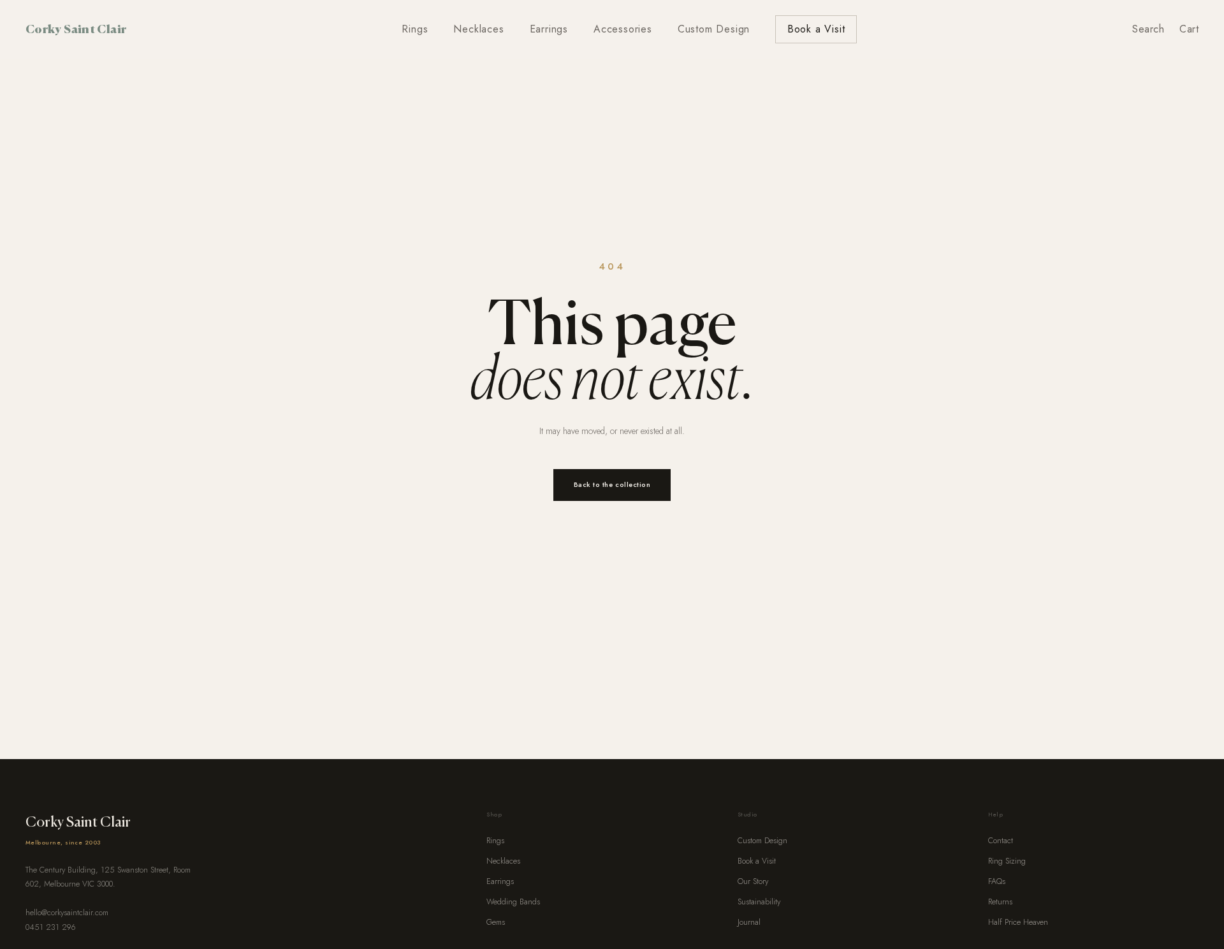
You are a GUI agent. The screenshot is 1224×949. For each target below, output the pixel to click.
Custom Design (714, 29)
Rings (415, 29)
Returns (1000, 902)
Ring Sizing (1007, 861)
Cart (1188, 29)
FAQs (996, 881)
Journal (749, 922)
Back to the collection (612, 484)
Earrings (549, 29)
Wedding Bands (513, 902)
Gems (495, 922)
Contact (1000, 840)
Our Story (753, 881)
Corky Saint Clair (76, 29)
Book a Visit (816, 29)
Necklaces (478, 29)
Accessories (623, 29)
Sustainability (759, 902)
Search (1148, 29)
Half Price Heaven (1018, 922)
